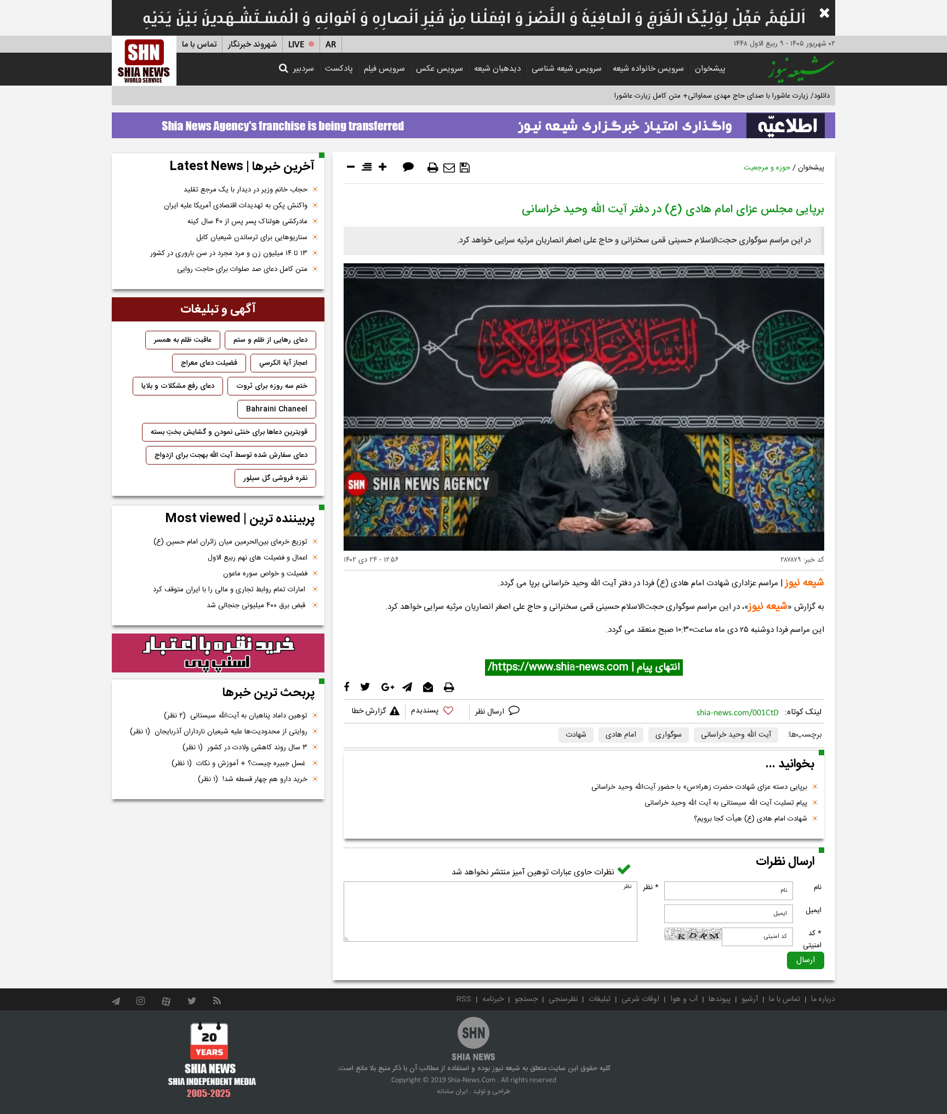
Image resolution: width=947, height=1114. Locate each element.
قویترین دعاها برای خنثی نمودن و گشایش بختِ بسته (229, 432)
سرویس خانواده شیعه (648, 69)
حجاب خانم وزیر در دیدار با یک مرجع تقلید (245, 190)
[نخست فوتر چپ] (212, 1060)
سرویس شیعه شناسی (567, 69)
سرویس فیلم (384, 69)
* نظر (651, 887)
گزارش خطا (369, 711)
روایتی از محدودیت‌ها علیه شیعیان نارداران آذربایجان (218, 732)
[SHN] (144, 61)
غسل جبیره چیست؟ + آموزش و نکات (239, 763)
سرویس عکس (439, 69)
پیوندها (720, 999)
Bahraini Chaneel (276, 409)
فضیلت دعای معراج (209, 363)
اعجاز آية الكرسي (283, 363)
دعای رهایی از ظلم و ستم (270, 340)
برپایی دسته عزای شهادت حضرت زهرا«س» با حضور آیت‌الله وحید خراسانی (699, 787)
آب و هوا (684, 999)
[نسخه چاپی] (432, 168)
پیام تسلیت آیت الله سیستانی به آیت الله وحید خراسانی (725, 803)
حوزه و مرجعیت (767, 168)
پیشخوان (710, 69)
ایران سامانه (452, 1091)
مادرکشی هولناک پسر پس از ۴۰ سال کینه (247, 222)
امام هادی (621, 735)
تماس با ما (199, 45)
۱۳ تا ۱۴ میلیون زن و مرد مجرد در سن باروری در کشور (228, 253)
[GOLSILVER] (218, 653)
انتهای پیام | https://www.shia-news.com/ (584, 667)
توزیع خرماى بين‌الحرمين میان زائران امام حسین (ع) (230, 542)
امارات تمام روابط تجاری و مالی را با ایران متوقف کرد (230, 590)
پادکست (339, 69)
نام (818, 887)
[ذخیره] (465, 168)
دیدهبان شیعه (497, 69)
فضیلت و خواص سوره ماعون (265, 574)
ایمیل (814, 910)
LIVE (296, 44)
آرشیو (749, 999)
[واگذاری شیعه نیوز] (473, 122)
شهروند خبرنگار (252, 45)
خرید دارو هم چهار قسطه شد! (252, 779)
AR (331, 44)
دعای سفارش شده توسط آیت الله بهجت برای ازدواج (231, 455)
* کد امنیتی (812, 940)
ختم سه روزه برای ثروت (271, 386)
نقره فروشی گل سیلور (275, 478)
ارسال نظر (490, 712)
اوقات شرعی (640, 999)
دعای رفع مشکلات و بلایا (177, 386)
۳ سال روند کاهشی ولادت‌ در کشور (244, 748)
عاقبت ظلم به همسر (183, 340)
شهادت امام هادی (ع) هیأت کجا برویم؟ (750, 819)
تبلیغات (600, 999)
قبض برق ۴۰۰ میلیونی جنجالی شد (257, 606)
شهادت (576, 735)
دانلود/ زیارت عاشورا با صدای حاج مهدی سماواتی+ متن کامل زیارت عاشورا (722, 96)
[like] (437, 712)
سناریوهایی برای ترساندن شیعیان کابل (251, 237)
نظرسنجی (563, 999)
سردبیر (303, 69)
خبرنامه (493, 999)
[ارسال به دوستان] (449, 168)
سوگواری (668, 735)
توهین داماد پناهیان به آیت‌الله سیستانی (235, 716)
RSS (464, 999)
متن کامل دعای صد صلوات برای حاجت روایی (242, 269)
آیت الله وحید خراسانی (736, 735)
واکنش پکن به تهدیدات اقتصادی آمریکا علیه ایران (235, 206)
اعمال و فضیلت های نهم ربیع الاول (257, 558)
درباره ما (823, 999)
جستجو (526, 999)
